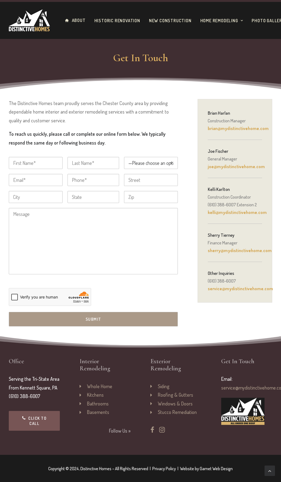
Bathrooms (98, 404)
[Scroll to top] (270, 470)
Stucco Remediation (177, 412)
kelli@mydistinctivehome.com (237, 212)
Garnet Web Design (216, 468)
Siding (163, 386)
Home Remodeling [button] (219, 20)
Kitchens (95, 395)
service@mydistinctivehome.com (240, 288)
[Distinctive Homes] (29, 20)
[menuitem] (77, 20)
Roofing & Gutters (175, 395)
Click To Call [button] (38, 421)
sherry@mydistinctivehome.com (240, 250)
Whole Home (99, 386)
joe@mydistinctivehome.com (236, 166)
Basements (98, 412)
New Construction (170, 20)
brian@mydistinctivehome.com (238, 128)
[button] (152, 431)
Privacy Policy (164, 468)
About (79, 20)
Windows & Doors (175, 404)
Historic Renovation (117, 20)
